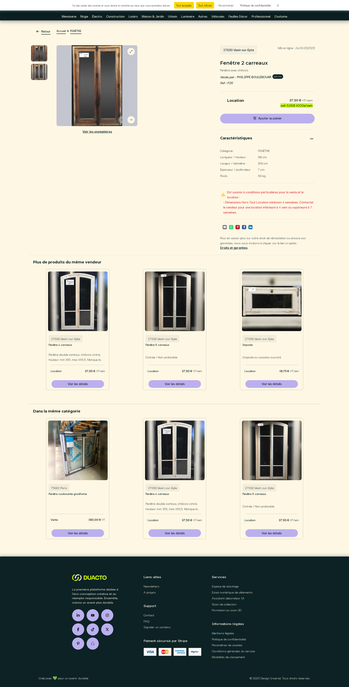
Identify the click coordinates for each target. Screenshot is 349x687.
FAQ (146, 621)
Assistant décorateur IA (228, 598)
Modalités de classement (228, 657)
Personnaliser (226, 5)
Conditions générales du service (233, 651)
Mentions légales (223, 633)
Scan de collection (224, 604)
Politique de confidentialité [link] (255, 5)
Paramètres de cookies (227, 645)
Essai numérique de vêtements (232, 592)
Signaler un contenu (157, 627)
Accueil (61, 31)
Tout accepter (184, 5)
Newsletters (151, 586)
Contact (149, 615)
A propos (150, 592)
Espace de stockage (225, 586)
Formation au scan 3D (227, 610)
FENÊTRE (75, 31)
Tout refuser (205, 5)
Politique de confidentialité (229, 639)
